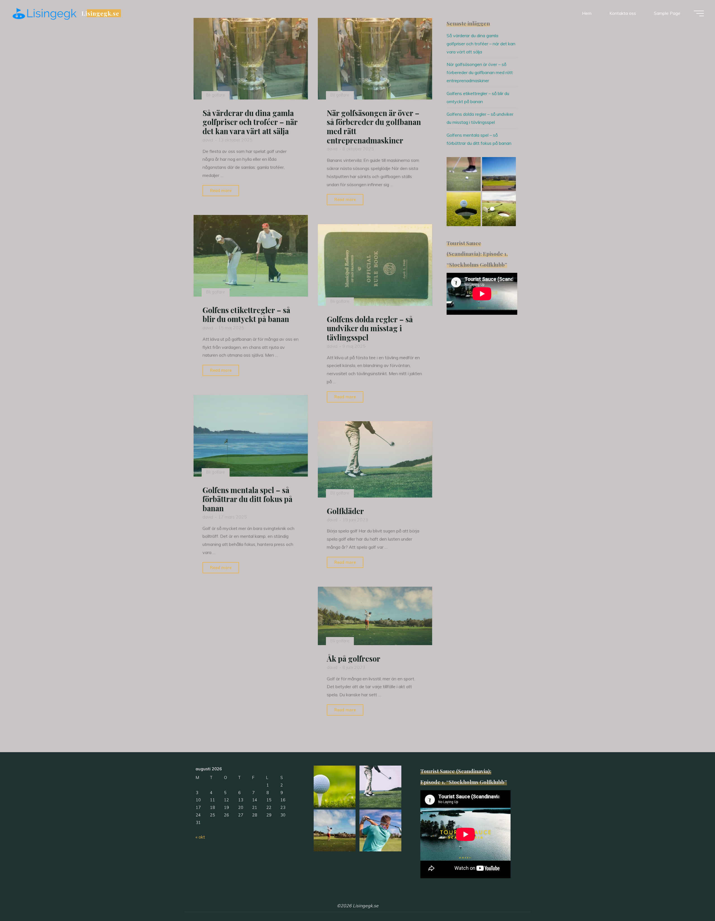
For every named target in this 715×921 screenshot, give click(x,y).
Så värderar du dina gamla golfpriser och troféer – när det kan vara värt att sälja (249, 122)
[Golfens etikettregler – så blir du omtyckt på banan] (251, 256)
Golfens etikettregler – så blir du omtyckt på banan (246, 314)
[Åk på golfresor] (375, 616)
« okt (200, 837)
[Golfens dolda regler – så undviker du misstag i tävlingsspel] (375, 265)
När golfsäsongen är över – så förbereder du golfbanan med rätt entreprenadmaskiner (374, 126)
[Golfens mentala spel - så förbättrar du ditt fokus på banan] (251, 436)
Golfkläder (345, 511)
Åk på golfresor (353, 659)
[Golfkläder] (375, 459)
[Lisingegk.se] (44, 13)
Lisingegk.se (100, 13)
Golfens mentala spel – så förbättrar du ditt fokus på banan (247, 499)
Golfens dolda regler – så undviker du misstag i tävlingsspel (370, 328)
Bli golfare (215, 95)
